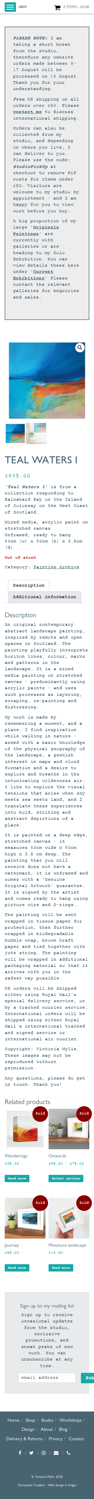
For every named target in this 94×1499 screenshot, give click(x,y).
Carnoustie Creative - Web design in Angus (47, 1485)
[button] (80, 347)
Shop (30, 1420)
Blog (63, 1429)
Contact (76, 1438)
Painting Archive (56, 567)
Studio (47, 1420)
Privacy (55, 1438)
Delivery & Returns (24, 1438)
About (47, 1429)
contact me (27, 111)
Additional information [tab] (44, 596)
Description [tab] (29, 585)
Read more (17, 1178)
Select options (66, 1178)
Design (28, 1429)
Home (13, 1420)
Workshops (71, 1420)
